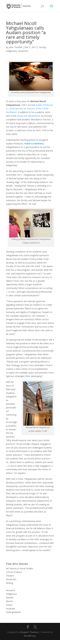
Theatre (10, 575)
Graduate (10, 608)
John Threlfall (15, 47)
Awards (9, 597)
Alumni (9, 601)
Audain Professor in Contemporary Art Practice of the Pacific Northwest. (29, 109)
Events (9, 604)
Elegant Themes (29, 632)
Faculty (42, 47)
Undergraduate (13, 612)
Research (10, 590)
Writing (9, 583)
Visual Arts (23, 50)
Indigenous (11, 593)
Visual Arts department (28, 115)
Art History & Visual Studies (19, 568)
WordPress (30, 635)
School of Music (14, 572)
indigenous (11, 50)
